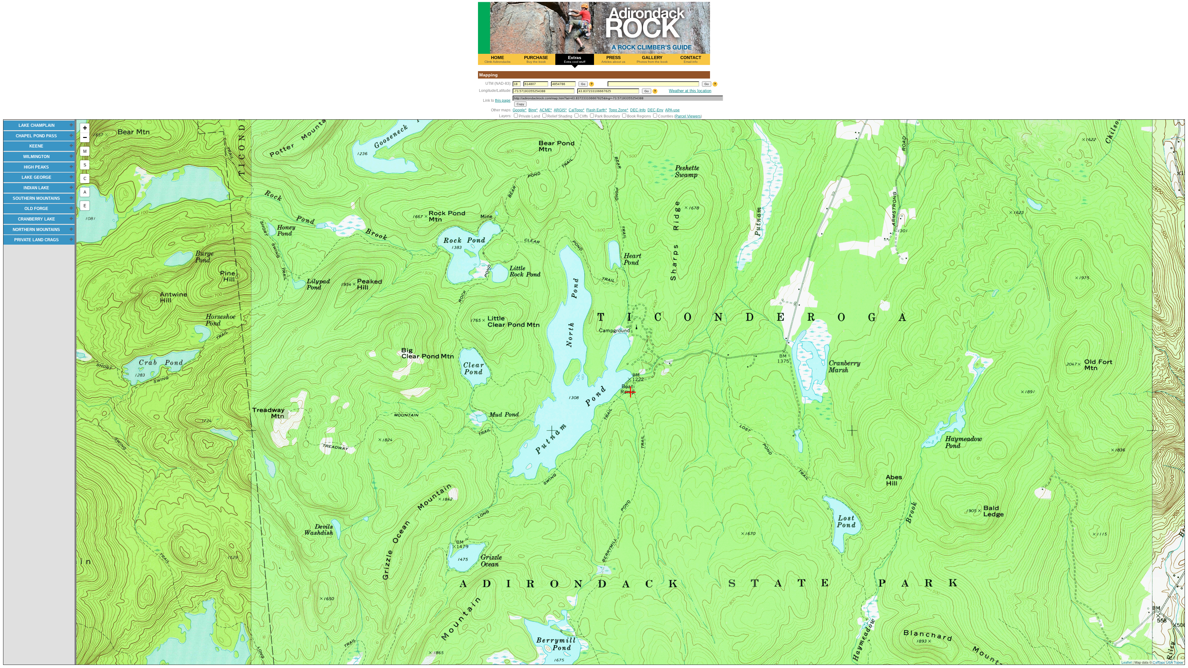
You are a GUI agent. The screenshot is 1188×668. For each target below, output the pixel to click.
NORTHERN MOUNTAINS (36, 229)
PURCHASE (536, 59)
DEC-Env (655, 110)
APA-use (672, 110)
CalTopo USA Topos (1168, 662)
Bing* (533, 110)
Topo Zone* (618, 110)
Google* (520, 110)
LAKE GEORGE (36, 177)
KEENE (36, 146)
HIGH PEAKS (36, 167)
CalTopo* (576, 110)
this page (502, 100)
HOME (497, 59)
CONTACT (690, 59)
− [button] (85, 137)
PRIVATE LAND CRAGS (36, 240)
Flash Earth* (596, 110)
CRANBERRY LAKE (36, 219)
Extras (574, 59)
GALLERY (652, 59)
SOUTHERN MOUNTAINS (36, 198)
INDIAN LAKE (36, 188)
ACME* (546, 110)
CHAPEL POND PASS (36, 136)
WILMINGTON (36, 156)
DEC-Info (638, 110)
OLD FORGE (36, 208)
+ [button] (85, 128)
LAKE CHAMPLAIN (36, 125)
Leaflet (1126, 662)
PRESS (613, 59)
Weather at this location (690, 90)
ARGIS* (560, 110)
